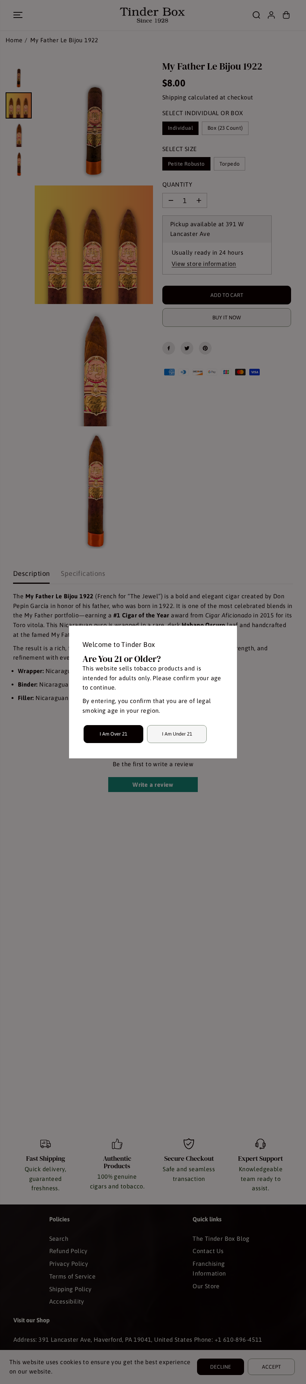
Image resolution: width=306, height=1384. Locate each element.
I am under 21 (177, 734)
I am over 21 (113, 734)
